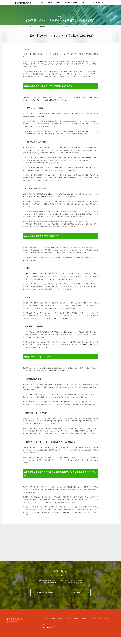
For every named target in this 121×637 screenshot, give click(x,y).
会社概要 (83, 2)
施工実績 (67, 2)
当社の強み (51, 2)
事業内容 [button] (59, 2)
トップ (42, 2)
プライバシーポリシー (104, 618)
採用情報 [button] (75, 2)
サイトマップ (93, 618)
